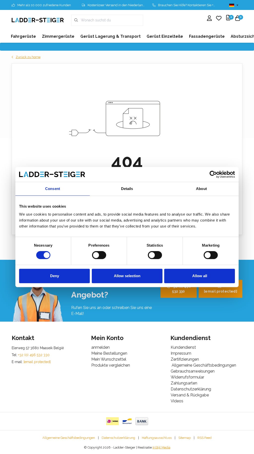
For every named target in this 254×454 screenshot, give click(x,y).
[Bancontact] (127, 421)
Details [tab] (127, 189)
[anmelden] (209, 18)
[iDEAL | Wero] (112, 421)
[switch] (99, 255)
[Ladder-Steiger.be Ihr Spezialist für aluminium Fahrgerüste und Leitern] (38, 20)
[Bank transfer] (141, 421)
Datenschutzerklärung (118, 438)
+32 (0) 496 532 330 (181, 288)
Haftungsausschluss (157, 438)
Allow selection (127, 276)
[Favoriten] (218, 18)
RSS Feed (204, 438)
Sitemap (184, 438)
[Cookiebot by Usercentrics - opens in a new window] (213, 174)
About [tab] (201, 189)
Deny (54, 276)
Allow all (199, 276)
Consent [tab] (52, 189)
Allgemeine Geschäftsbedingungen (68, 438)
